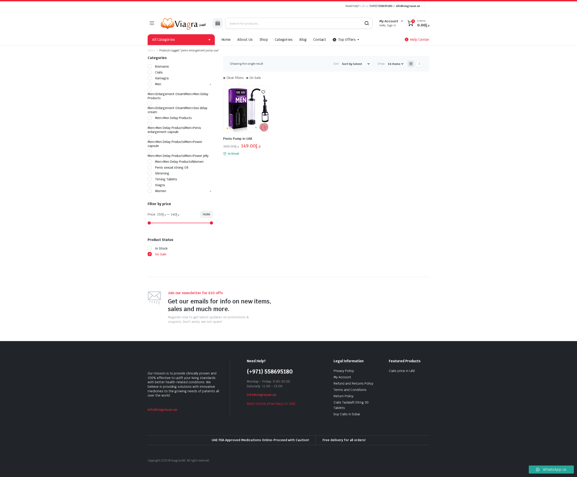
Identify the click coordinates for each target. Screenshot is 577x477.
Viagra (160, 185)
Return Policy (343, 396)
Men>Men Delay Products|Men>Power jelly (178, 156)
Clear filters (235, 78)
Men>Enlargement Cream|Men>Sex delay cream (177, 110)
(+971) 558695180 (381, 6)
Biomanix (162, 66)
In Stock (161, 248)
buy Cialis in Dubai (347, 414)
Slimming (162, 173)
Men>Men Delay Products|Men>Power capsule (175, 144)
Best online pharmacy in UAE (271, 403)
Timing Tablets (166, 179)
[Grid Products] (411, 63)
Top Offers (347, 39)
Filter (206, 214)
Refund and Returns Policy (353, 383)
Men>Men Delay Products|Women (179, 162)
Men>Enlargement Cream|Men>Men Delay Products (178, 96)
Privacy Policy (344, 371)
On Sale (255, 78)
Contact (319, 39)
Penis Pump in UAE (237, 139)
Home (226, 39)
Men (158, 84)
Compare (265, 100)
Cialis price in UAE (402, 371)
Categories (284, 39)
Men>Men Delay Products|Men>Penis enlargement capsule (174, 130)
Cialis (159, 72)
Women (160, 191)
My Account (342, 377)
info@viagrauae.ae (408, 6)
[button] (263, 92)
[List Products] (419, 63)
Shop (263, 39)
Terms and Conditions (350, 390)
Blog (303, 39)
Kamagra (162, 78)
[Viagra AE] (183, 23)
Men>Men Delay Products (173, 118)
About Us (245, 39)
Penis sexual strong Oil (171, 167)
